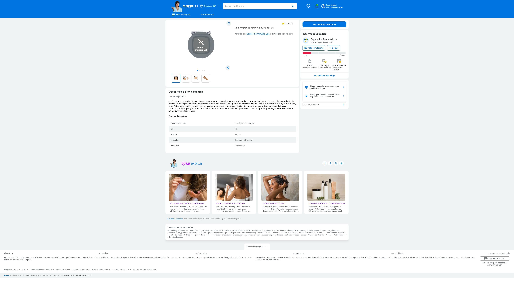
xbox (329, 231)
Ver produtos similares (324, 24)
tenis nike (216, 235)
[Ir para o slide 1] (197, 70)
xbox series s (274, 233)
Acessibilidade (397, 253)
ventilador (292, 233)
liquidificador (249, 235)
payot (238, 219)
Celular (319, 233)
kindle (203, 233)
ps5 (276, 231)
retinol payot (221, 219)
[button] (292, 6)
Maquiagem (36, 275)
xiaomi (284, 233)
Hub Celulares (226, 231)
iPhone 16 (193, 231)
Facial (45, 275)
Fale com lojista (316, 48)
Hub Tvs (250, 231)
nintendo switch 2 (306, 233)
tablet (170, 235)
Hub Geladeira (239, 231)
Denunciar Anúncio (311, 105)
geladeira (309, 231)
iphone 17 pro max (215, 233)
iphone (335, 231)
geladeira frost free (283, 235)
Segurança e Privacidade (499, 253)
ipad (258, 235)
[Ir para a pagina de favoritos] (308, 6)
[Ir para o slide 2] (199, 70)
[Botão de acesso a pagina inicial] (184, 6)
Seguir (335, 48)
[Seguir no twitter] (324, 163)
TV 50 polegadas (339, 235)
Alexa (328, 235)
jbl (196, 235)
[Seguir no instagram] (336, 163)
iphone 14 (269, 231)
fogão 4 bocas (300, 235)
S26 (200, 231)
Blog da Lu (8, 253)
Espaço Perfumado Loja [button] (258, 34)
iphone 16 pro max (296, 231)
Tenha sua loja (201, 253)
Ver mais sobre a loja (324, 76)
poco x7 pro (320, 231)
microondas (194, 233)
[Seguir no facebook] (330, 163)
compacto (210, 219)
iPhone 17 (183, 231)
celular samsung (249, 233)
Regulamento (299, 253)
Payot (237, 134)
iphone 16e (262, 233)
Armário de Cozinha (316, 235)
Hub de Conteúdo (210, 231)
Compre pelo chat (496, 258)
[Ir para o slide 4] (204, 70)
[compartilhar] (227, 67)
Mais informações (255, 247)
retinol (232, 219)
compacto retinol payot (194, 219)
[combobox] (260, 6)
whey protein (182, 233)
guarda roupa (267, 235)
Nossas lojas (104, 253)
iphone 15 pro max (232, 233)
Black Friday (172, 231)
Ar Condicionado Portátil (334, 233)
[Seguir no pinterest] (341, 163)
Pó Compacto (56, 275)
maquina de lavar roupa (232, 235)
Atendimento (207, 14)
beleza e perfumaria (20, 275)
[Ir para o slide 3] (202, 70)
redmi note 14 (205, 235)
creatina (171, 233)
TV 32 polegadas (176, 237)
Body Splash (189, 235)
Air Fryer (283, 231)
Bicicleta (178, 235)
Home (6, 275)
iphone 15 (259, 231)
